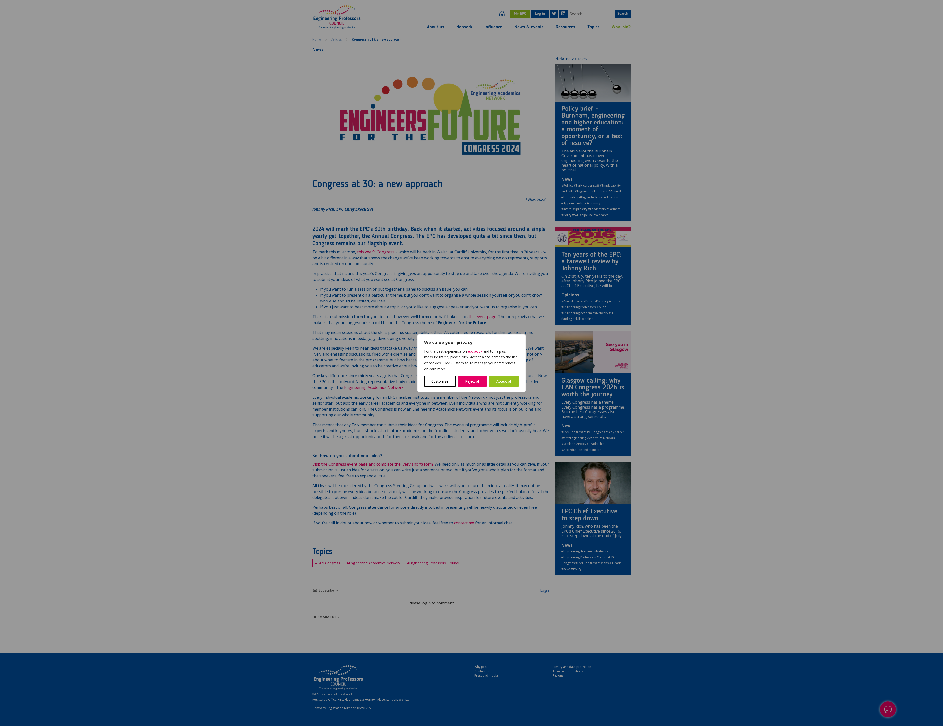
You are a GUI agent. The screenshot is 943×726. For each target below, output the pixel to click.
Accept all (504, 381)
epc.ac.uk (475, 351)
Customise (439, 381)
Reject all (472, 381)
